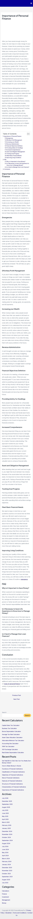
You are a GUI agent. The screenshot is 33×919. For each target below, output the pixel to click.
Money (4, 903)
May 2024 (5, 852)
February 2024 (6, 861)
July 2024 (5, 846)
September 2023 (7, 876)
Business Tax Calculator (9, 728)
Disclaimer (8, 913)
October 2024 (6, 837)
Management (6, 900)
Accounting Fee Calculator (10, 743)
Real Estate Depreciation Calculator (13, 752)
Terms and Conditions (19, 913)
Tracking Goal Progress (13, 153)
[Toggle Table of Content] (27, 134)
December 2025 (7, 801)
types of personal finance (12, 684)
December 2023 (7, 867)
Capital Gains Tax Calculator (11, 725)
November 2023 (7, 870)
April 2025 (5, 819)
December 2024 (7, 831)
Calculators (5, 891)
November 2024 (7, 834)
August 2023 (6, 879)
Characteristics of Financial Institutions (14, 787)
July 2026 (5, 798)
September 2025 (7, 804)
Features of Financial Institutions (12, 781)
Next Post (16, 699)
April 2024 (5, 855)
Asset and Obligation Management (16, 151)
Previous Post (16, 695)
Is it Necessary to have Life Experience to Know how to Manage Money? (18, 164)
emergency (24, 579)
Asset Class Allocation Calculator (12, 737)
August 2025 (6, 807)
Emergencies (9, 138)
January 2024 (6, 864)
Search (4, 712)
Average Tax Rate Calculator (11, 734)
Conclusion (7, 169)
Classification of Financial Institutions (13, 772)
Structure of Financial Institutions (12, 784)
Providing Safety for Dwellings (15, 148)
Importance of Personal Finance (12, 136)
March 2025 (6, 822)
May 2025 (5, 816)
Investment (5, 897)
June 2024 (5, 849)
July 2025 (5, 810)
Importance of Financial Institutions (13, 790)
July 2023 (5, 882)
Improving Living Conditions (14, 157)
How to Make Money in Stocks (11, 766)
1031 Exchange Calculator (10, 749)
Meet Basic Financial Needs (14, 155)
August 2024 (6, 843)
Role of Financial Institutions (10, 778)
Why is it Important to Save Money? (15, 161)
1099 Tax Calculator (8, 746)
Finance (4, 894)
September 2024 (7, 840)
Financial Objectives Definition (14, 146)
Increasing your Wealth (12, 142)
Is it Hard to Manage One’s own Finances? (18, 167)
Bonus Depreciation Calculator (11, 731)
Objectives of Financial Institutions (12, 775)
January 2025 (6, 828)
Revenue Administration (13, 144)
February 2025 (6, 825)
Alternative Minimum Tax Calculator (13, 740)
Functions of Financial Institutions (12, 769)
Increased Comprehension (13, 149)
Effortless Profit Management (14, 140)
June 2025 (5, 813)
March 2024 (6, 858)
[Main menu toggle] (31, 3)
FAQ (5, 159)
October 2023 (6, 873)
